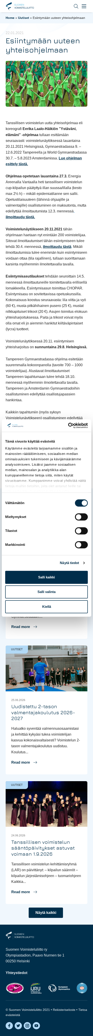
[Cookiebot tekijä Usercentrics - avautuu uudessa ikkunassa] (68, 425)
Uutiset (23, 18)
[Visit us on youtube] (36, 1025)
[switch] (81, 516)
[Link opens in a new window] (14, 988)
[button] (72, 6)
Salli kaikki (46, 577)
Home (10, 18)
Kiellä (46, 606)
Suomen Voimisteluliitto (20, 6)
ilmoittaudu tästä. (20, 217)
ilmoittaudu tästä (57, 247)
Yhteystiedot (16, 973)
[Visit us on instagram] (27, 1025)
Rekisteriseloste (64, 1010)
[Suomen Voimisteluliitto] (20, 935)
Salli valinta (46, 592)
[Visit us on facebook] (9, 1025)
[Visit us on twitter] (18, 1025)
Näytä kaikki (45, 913)
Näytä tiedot (69, 563)
